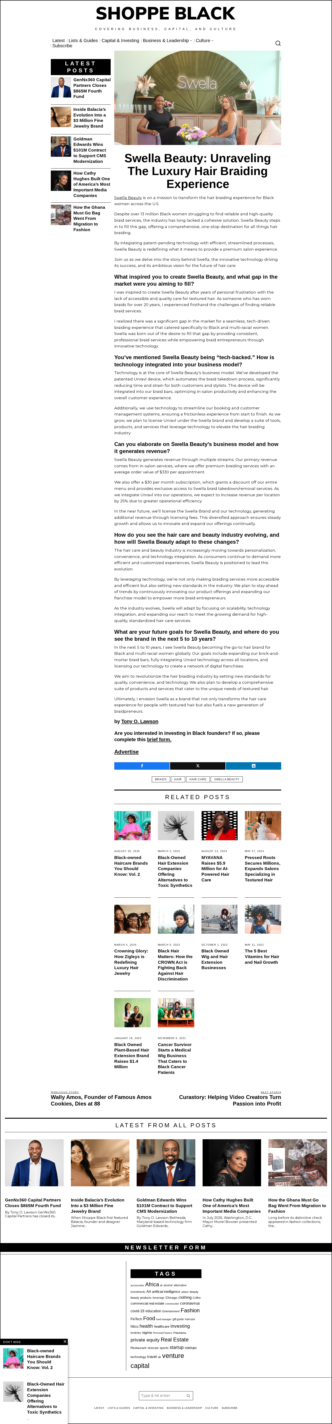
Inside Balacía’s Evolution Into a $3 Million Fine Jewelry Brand (89, 117)
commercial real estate (147, 1303)
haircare (190, 1319)
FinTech (136, 1319)
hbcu (134, 1326)
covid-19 (137, 1311)
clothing (185, 1297)
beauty (194, 1291)
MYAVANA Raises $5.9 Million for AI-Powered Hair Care (215, 868)
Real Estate (175, 1339)
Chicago (171, 1297)
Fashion (190, 1310)
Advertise (126, 752)
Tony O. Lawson (139, 721)
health (146, 1326)
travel (152, 1357)
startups (191, 1348)
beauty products (141, 1297)
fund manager (163, 1319)
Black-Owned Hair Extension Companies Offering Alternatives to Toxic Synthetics (175, 871)
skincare (153, 1348)
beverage (158, 1297)
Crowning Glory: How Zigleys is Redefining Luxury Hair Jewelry (131, 962)
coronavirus (190, 1303)
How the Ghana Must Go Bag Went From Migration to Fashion (89, 218)
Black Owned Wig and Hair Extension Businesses (215, 959)
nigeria (147, 1332)
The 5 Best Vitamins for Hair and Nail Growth (262, 956)
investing (180, 1326)
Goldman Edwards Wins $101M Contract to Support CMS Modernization (89, 150)
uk (159, 1357)
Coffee (197, 1297)
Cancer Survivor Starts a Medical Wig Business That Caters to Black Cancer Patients (175, 1058)
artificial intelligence (166, 1291)
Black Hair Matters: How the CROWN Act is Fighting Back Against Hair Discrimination (175, 965)
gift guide (178, 1319)
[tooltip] (142, 766)
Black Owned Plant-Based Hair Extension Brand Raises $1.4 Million (131, 1055)
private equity (145, 1339)
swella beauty (226, 779)
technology (138, 1357)
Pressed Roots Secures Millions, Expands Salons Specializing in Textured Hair (262, 868)
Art (148, 1291)
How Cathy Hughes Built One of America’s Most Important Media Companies (91, 184)
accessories (137, 1285)
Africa (152, 1284)
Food (149, 1318)
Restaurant (138, 1348)
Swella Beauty (128, 197)
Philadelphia (179, 1332)
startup (177, 1347)
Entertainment (171, 1311)
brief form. (159, 739)
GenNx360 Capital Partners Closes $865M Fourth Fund (92, 88)
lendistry (136, 1332)
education (153, 1311)
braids (161, 779)
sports (164, 1348)
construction (172, 1303)
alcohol (168, 1285)
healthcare (161, 1326)
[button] (188, 1395)
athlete (185, 1292)
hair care (197, 779)
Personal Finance (162, 1332)
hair (178, 779)
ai (161, 1285)
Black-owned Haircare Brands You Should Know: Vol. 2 (131, 866)
